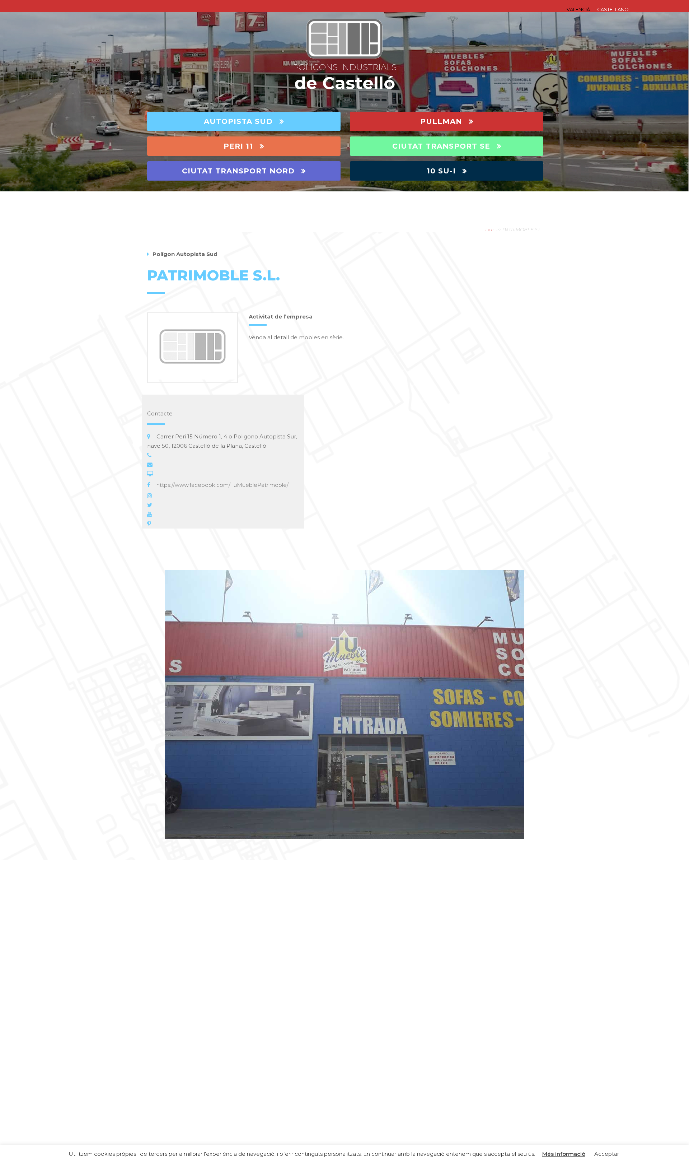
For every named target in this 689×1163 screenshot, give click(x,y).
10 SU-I (441, 171)
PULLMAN (441, 121)
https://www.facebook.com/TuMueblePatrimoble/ (222, 485)
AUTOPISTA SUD (238, 121)
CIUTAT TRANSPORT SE (441, 146)
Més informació (563, 1153)
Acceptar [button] (606, 1153)
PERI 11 (238, 146)
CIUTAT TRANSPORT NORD (238, 171)
